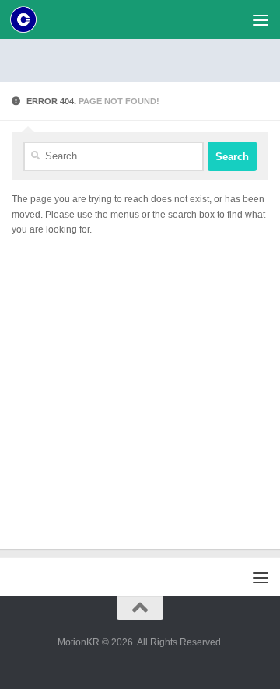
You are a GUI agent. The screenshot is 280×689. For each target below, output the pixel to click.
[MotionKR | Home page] (27, 19)
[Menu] (260, 19)
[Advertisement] (146, 58)
